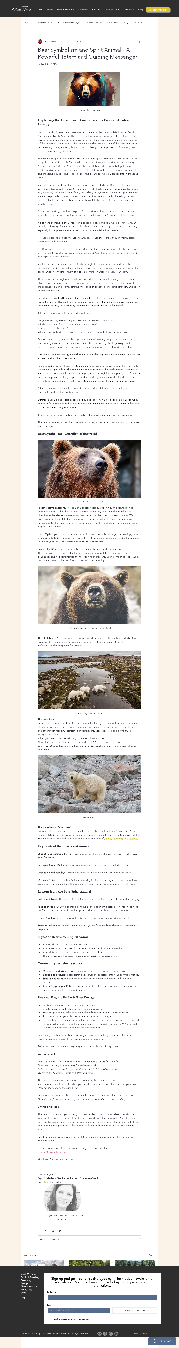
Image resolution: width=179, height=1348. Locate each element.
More (136, 22)
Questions (112, 22)
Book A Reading (27, 1277)
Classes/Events (27, 1286)
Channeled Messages (69, 22)
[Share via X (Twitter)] (46, 1231)
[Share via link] (59, 1231)
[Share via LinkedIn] (52, 1231)
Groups (25, 1283)
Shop (23, 1292)
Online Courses (94, 22)
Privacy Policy (140, 1333)
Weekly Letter (45, 22)
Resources (26, 1289)
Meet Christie (27, 1274)
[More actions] (139, 41)
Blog (125, 22)
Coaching (26, 1280)
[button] (65, 9)
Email (50, 1305)
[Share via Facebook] (39, 1231)
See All (152, 1255)
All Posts (28, 22)
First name (51, 1292)
